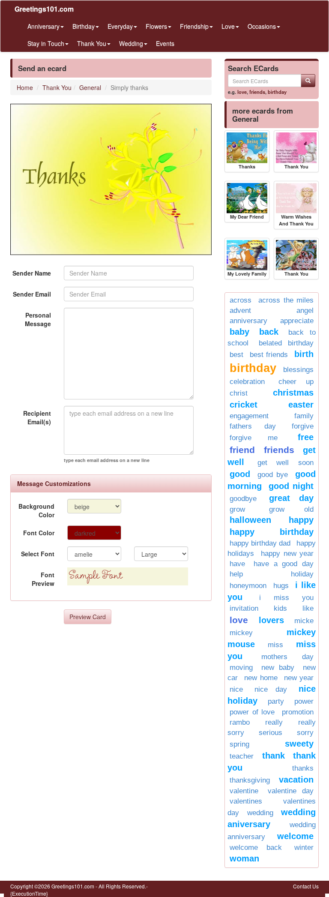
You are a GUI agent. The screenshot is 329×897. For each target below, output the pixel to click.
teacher (242, 756)
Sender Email (32, 294)
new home (260, 678)
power (304, 701)
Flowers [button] (156, 26)
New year (299, 678)
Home (25, 87)
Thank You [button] (91, 43)
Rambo (240, 722)
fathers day (253, 426)
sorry (305, 733)
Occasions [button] (262, 26)
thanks (303, 768)
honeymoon (248, 586)
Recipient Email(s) (37, 417)
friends (257, 91)
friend (242, 450)
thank (273, 755)
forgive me (254, 438)
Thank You (57, 87)
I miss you (286, 598)
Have (237, 564)
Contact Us (306, 886)
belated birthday (286, 343)
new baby (277, 667)
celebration (247, 382)
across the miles (286, 300)
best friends (269, 355)
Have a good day (284, 564)
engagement (249, 416)
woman (244, 858)
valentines (246, 801)
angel (305, 310)
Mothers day (287, 657)
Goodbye (243, 499)
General (90, 87)
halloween (250, 520)
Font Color (38, 532)
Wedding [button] (131, 43)
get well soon (285, 463)
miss (275, 645)
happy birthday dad (260, 543)
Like (308, 608)
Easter (301, 404)
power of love (252, 712)
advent (240, 310)
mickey (241, 633)
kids (280, 608)
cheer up (296, 382)
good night (291, 486)
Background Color (36, 510)
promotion (298, 712)
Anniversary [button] (43, 26)
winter (304, 847)
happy (301, 520)
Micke (304, 621)
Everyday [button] (120, 26)
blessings (298, 370)
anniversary (248, 321)
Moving (241, 667)
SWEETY (299, 743)
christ (239, 393)
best (236, 355)
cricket (243, 404)
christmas (293, 392)
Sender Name (31, 273)
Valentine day (291, 791)
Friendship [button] (194, 26)
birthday (277, 91)
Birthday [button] (83, 26)
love (242, 91)
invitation (244, 608)
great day (291, 498)
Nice (236, 689)
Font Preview (43, 579)
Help (236, 574)
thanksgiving (250, 780)
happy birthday (272, 532)
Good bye (272, 475)
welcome (295, 836)
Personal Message (38, 319)
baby (239, 331)
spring (239, 744)
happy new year (287, 553)
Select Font (37, 553)
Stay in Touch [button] (45, 43)
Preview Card (87, 616)
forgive (303, 426)
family (304, 416)
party (276, 701)
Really (274, 722)
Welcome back (256, 847)
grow (237, 509)
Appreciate (297, 321)
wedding (260, 813)
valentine (244, 791)
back (268, 331)
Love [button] (228, 26)
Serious (270, 733)
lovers (271, 620)
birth (304, 354)
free (306, 437)
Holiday (302, 574)
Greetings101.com (44, 9)
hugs (281, 586)
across (240, 300)
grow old (291, 509)
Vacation (296, 779)
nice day (270, 689)
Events (165, 43)
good (240, 474)
